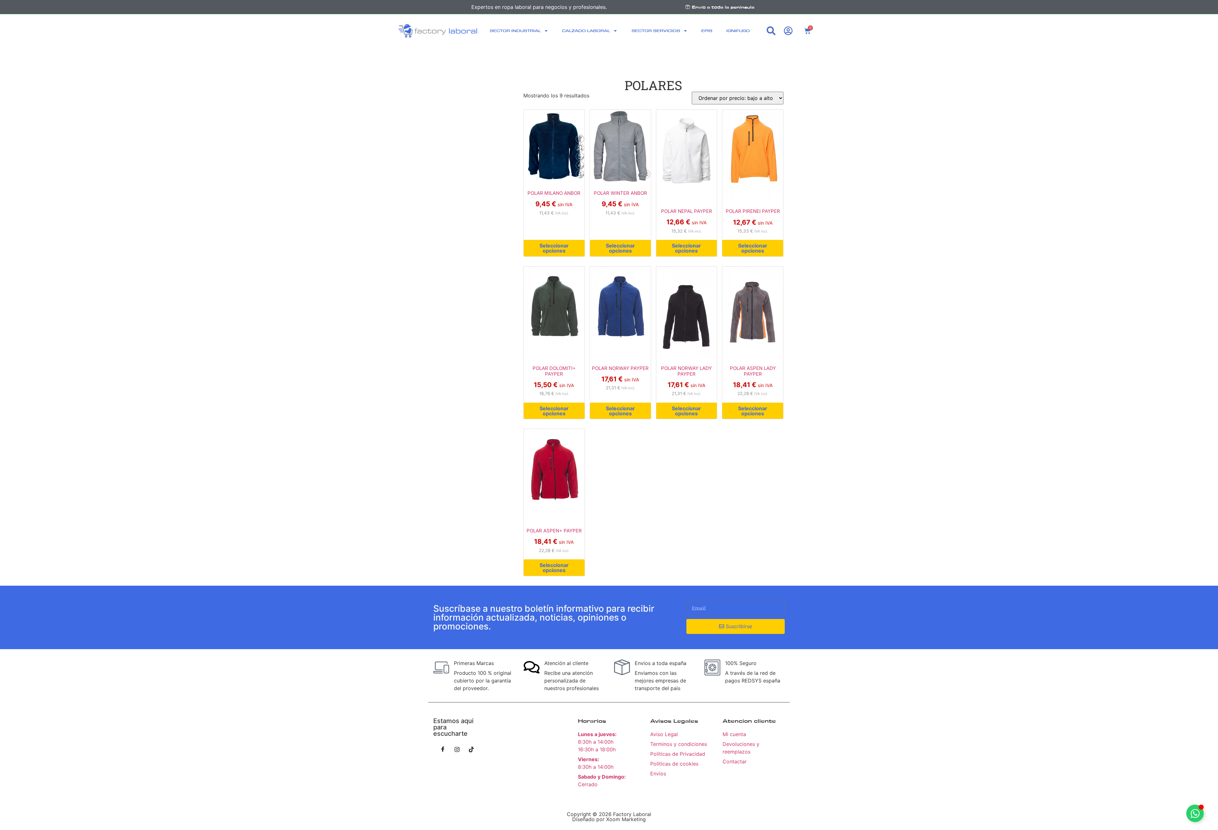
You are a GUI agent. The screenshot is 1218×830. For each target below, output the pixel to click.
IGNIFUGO (738, 30)
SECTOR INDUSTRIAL (515, 30)
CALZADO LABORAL (586, 30)
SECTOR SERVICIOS (656, 30)
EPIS (706, 30)
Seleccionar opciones (554, 248)
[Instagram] (457, 749)
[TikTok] (471, 749)
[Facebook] (443, 749)
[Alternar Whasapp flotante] (1195, 813)
